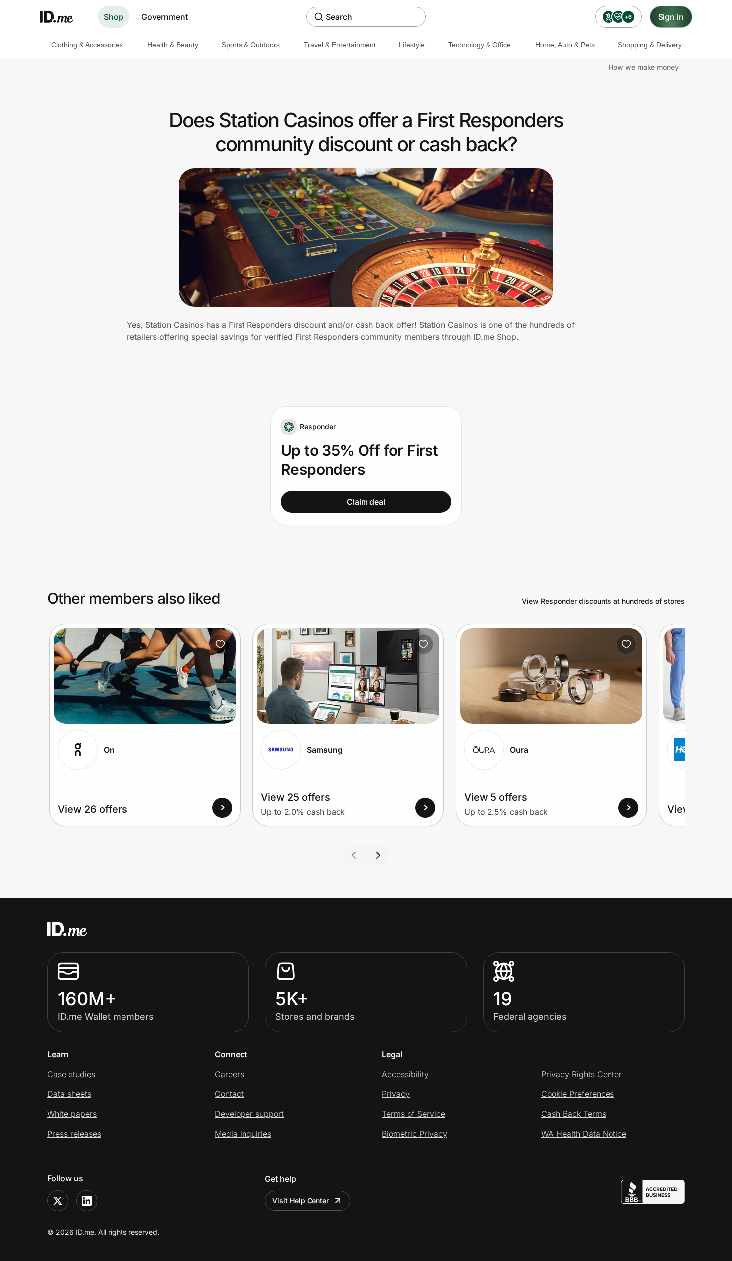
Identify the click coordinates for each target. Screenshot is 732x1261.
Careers (229, 1074)
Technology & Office (479, 45)
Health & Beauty (172, 45)
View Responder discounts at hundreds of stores (603, 601)
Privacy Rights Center (581, 1074)
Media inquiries (243, 1134)
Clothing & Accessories (87, 45)
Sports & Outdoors (251, 45)
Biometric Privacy (414, 1134)
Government (164, 17)
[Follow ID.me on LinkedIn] (86, 1200)
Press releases (74, 1134)
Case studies (71, 1074)
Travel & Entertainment (340, 45)
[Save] (220, 644)
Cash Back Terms (573, 1114)
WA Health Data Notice (583, 1134)
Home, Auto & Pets (565, 45)
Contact (229, 1094)
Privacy (396, 1094)
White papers (72, 1114)
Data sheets (69, 1094)
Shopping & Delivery (650, 45)
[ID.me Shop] (63, 17)
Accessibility (405, 1074)
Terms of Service (413, 1114)
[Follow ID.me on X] (57, 1200)
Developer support (249, 1114)
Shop (113, 17)
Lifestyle (412, 45)
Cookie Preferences (577, 1094)
